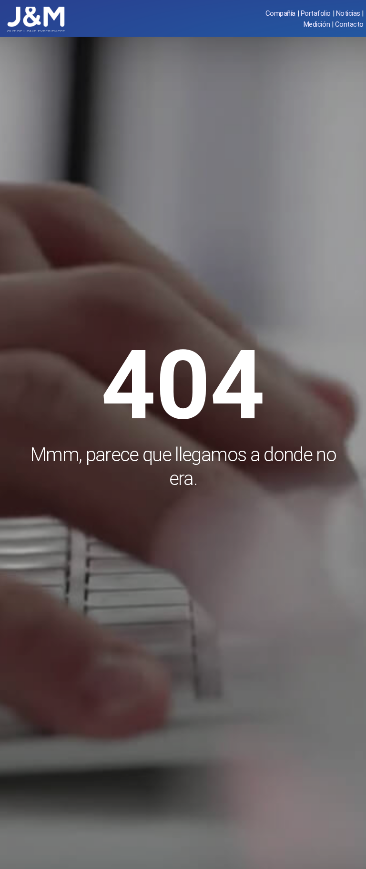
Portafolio (316, 13)
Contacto (349, 24)
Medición (317, 24)
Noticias (348, 13)
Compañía (280, 13)
